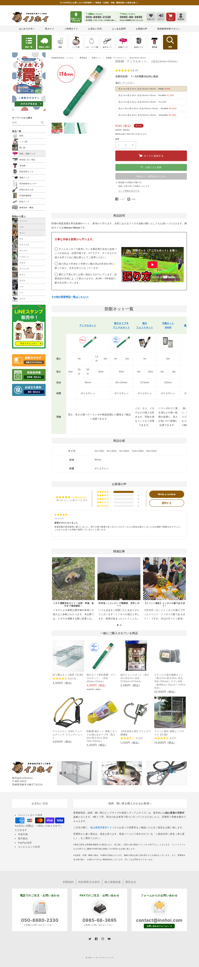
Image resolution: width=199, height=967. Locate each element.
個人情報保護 (112, 881)
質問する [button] (166, 503)
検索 (170, 47)
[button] (123, 70)
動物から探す (44, 47)
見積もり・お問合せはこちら (151, 176)
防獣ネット (97, 58)
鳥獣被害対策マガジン (168, 28)
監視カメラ (138, 47)
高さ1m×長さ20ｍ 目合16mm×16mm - (146, 95)
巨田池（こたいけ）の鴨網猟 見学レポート (118, 604)
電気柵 (154, 47)
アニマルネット (87, 325)
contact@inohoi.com (159, 920)
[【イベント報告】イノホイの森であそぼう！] (164, 578)
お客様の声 (141, 28)
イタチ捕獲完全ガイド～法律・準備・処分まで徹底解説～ (73, 604)
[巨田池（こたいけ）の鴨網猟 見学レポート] (118, 578)
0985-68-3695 (99, 920)
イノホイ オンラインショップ (103, 957)
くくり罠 (76, 47)
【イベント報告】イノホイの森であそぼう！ (164, 604)
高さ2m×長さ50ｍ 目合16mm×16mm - (147, 115)
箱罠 (60, 47)
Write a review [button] (167, 494)
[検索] (42, 122)
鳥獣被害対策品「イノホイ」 (63, 58)
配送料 (118, 134)
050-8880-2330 (40, 920)
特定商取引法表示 (89, 881)
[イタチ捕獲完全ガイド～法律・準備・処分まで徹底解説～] (73, 578)
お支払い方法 (95, 28)
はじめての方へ (27, 28)
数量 (117, 139)
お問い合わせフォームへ (158, 926)
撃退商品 (84, 58)
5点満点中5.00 (79, 497)
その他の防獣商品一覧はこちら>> (70, 296)
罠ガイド (49, 28)
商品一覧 (28, 47)
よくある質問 (119, 28)
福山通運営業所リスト (102, 827)
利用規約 (68, 881)
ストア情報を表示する (129, 191)
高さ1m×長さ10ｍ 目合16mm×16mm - (144, 88)
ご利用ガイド (71, 28)
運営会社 (130, 881)
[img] (60, 514)
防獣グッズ (123, 47)
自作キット (107, 47)
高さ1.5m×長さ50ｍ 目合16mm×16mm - (147, 108)
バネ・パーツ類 (91, 47)
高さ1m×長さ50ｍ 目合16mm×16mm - (142, 102)
